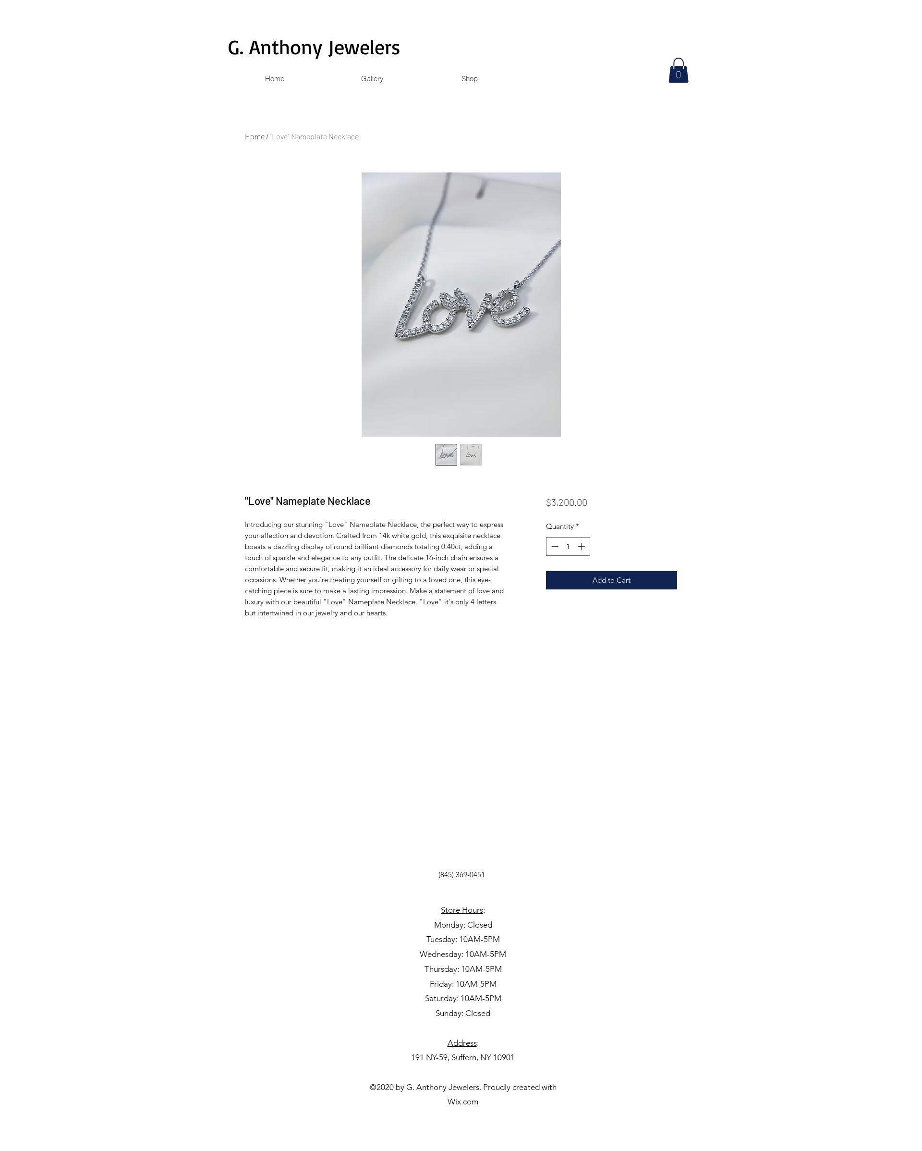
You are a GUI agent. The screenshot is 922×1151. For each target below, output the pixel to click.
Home (255, 136)
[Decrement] (553, 546)
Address (462, 1043)
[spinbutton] (568, 546)
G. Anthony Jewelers (314, 46)
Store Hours (462, 910)
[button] (678, 70)
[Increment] (582, 546)
